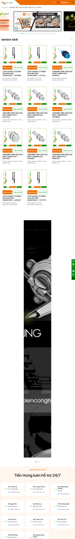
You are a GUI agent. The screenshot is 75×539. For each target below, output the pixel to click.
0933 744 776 (40, 492)
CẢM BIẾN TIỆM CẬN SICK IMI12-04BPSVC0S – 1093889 (62, 115)
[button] (19, 33)
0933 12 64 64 (15, 509)
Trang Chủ (4, 7)
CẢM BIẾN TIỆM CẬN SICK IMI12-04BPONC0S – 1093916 (37, 115)
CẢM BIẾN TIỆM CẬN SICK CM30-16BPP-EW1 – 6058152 (25, 7)
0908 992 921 (15, 525)
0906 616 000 (40, 509)
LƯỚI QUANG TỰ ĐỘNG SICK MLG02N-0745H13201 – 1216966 (12, 73)
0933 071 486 (64, 509)
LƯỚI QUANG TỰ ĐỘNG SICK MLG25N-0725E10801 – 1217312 (36, 73)
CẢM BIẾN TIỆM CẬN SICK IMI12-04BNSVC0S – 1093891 (37, 156)
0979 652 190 (64, 494)
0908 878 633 (15, 492)
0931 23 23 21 (39, 525)
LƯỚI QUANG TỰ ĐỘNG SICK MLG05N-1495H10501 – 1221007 (12, 198)
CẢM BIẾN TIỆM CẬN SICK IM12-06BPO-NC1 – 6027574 (13, 115)
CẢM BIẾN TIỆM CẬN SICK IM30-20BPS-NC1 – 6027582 (13, 156)
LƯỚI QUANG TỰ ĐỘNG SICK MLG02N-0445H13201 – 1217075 (36, 198)
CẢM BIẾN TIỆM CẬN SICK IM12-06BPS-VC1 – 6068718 (62, 156)
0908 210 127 (64, 525)
